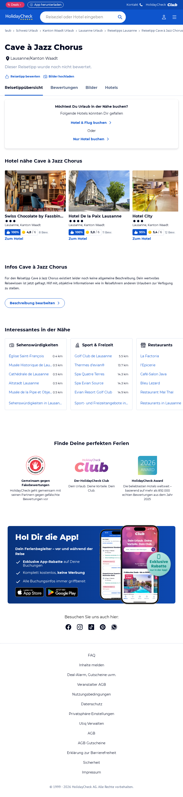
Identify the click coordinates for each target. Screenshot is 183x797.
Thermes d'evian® (89, 365)
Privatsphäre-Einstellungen (91, 714)
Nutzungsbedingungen (91, 694)
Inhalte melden (91, 665)
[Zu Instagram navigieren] (80, 627)
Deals (13, 4)
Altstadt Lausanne (24, 383)
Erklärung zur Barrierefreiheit (91, 753)
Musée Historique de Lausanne (30, 365)
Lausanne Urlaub (91, 30)
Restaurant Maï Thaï (156, 392)
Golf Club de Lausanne (93, 356)
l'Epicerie (147, 365)
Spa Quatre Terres (89, 374)
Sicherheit (91, 762)
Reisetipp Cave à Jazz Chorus (162, 30)
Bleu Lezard (150, 383)
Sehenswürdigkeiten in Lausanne (36, 403)
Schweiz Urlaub (27, 30)
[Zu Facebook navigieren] (68, 627)
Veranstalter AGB (91, 684)
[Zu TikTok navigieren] (91, 627)
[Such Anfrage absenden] (120, 17)
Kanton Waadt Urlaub (58, 30)
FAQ (91, 655)
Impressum (91, 772)
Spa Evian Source (89, 383)
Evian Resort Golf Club (93, 392)
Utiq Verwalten (91, 723)
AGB (91, 733)
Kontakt (132, 4)
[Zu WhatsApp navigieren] (114, 627)
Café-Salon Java (153, 374)
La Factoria (149, 356)
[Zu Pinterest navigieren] (103, 627)
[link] (164, 17)
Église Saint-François (26, 356)
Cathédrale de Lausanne (29, 374)
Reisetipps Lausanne (122, 30)
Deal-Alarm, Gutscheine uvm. (91, 675)
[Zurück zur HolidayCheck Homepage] (19, 17)
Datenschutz (91, 704)
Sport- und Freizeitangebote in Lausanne (101, 403)
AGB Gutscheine (91, 743)
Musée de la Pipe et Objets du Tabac (30, 392)
